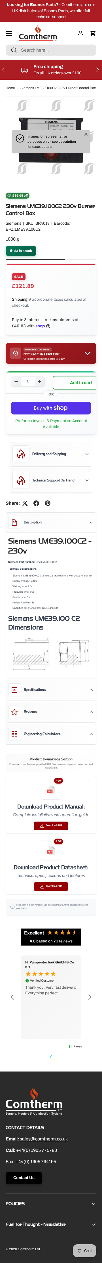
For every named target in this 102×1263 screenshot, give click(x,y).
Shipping (19, 299)
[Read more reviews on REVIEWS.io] (67, 1058)
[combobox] (51, 50)
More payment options (51, 424)
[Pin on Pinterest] (47, 503)
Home (10, 88)
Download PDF (54, 825)
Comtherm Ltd (29, 1249)
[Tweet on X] (25, 503)
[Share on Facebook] (36, 503)
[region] (51, 997)
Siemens (13, 223)
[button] (93, 33)
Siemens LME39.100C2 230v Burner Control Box (58, 88)
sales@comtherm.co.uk (44, 1138)
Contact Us (24, 1178)
